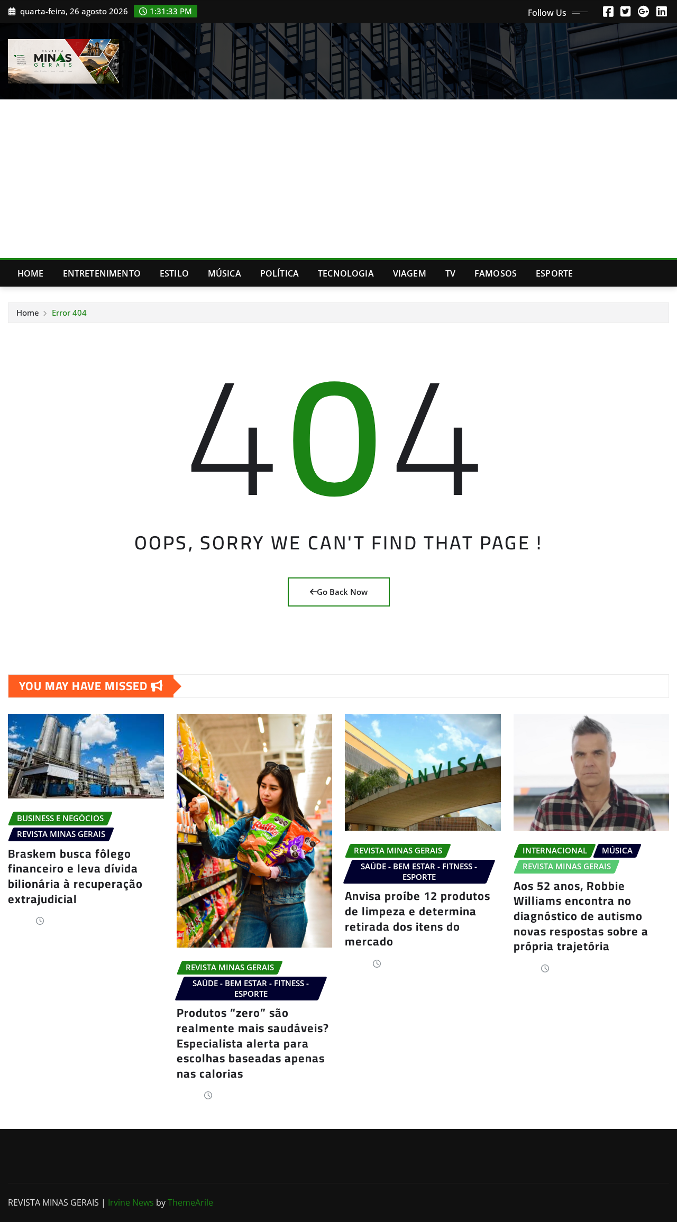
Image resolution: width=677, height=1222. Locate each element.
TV (450, 273)
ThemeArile (190, 1202)
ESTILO (174, 273)
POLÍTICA (279, 273)
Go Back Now (342, 591)
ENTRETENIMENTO (102, 273)
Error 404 (69, 312)
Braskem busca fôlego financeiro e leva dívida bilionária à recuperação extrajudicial (75, 876)
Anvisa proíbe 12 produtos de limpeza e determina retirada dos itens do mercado (417, 918)
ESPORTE (554, 273)
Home (30, 273)
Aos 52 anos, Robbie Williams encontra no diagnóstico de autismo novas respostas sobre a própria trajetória (581, 916)
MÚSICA (224, 273)
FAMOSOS (495, 273)
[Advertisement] (338, 179)
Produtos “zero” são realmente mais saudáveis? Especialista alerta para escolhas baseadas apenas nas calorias (253, 1043)
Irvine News (131, 1202)
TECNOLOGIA (346, 273)
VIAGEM (409, 273)
